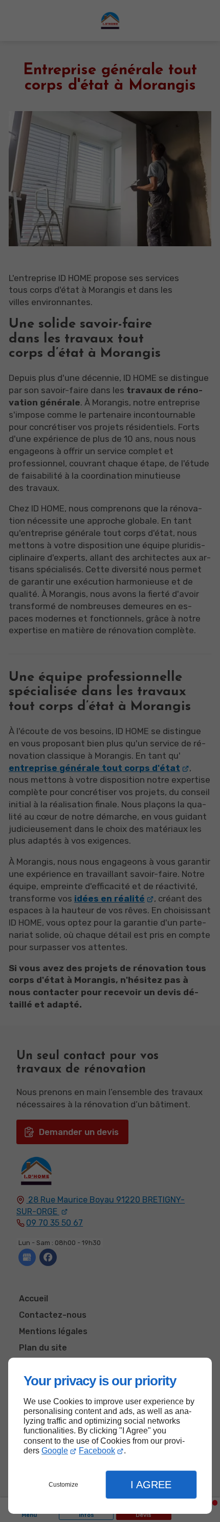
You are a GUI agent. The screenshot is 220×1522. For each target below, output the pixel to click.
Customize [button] (63, 1484)
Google (54, 1450)
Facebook (97, 1450)
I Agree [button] (150, 1484)
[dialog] (110, 1436)
